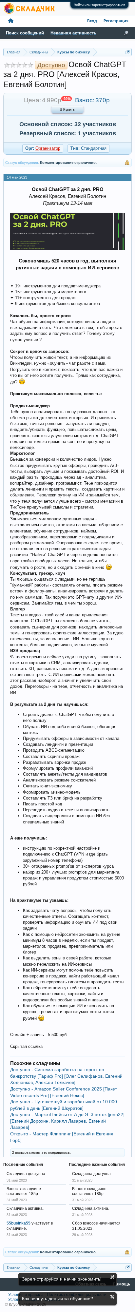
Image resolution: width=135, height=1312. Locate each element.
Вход (92, 21)
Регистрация (116, 21)
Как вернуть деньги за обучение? (57, 1298)
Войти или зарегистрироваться (99, 5)
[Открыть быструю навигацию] (127, 52)
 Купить (67, 110)
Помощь (121, 1284)
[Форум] (10, 21)
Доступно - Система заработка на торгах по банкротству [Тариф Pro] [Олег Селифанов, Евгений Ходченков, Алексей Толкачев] (66, 1076)
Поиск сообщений (25, 32)
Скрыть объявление (112, 1277)
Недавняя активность (73, 32)
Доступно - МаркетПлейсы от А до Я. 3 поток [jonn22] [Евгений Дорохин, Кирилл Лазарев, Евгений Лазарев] (67, 1121)
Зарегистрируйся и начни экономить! (62, 1279)
